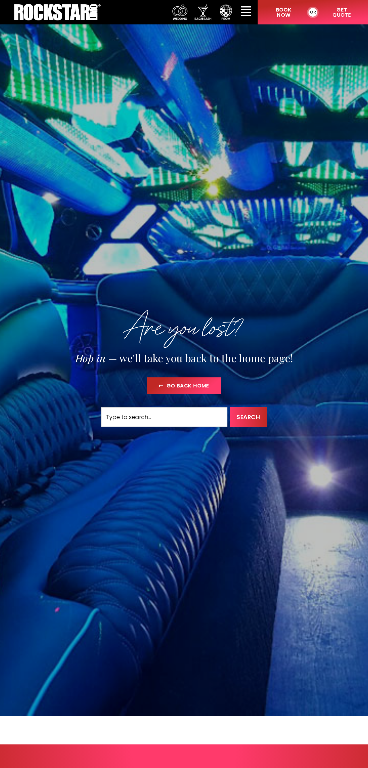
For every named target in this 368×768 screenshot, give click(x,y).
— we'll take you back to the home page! (184, 358)
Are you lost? (184, 326)
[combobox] (164, 417)
